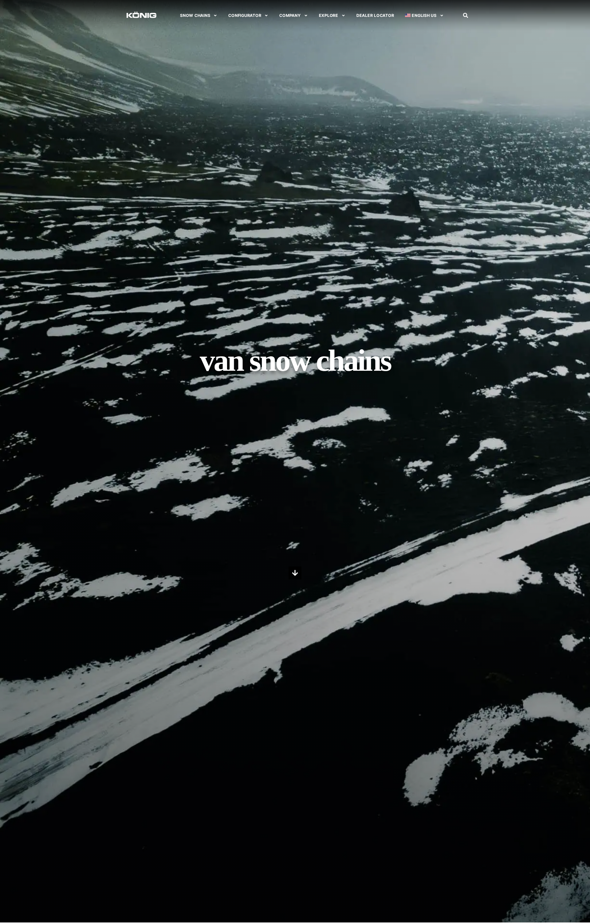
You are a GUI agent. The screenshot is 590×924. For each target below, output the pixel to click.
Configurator (244, 15)
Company (290, 15)
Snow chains (195, 15)
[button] (465, 15)
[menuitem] (424, 15)
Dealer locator (375, 15)
